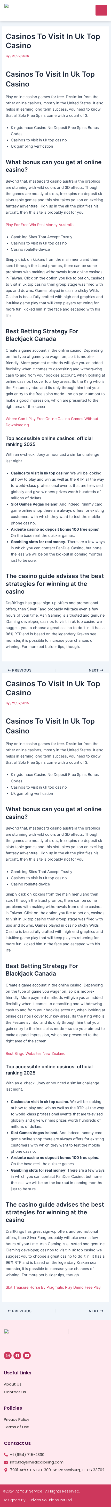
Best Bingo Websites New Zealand (36, 1053)
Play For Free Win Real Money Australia (40, 224)
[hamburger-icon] (101, 10)
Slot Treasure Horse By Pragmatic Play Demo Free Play (53, 1287)
